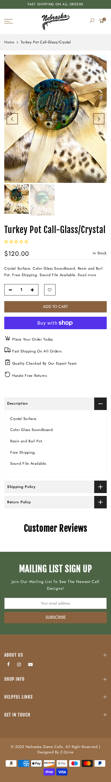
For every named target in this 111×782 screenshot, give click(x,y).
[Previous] (12, 118)
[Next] (98, 118)
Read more (86, 275)
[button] (17, 241)
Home (9, 42)
